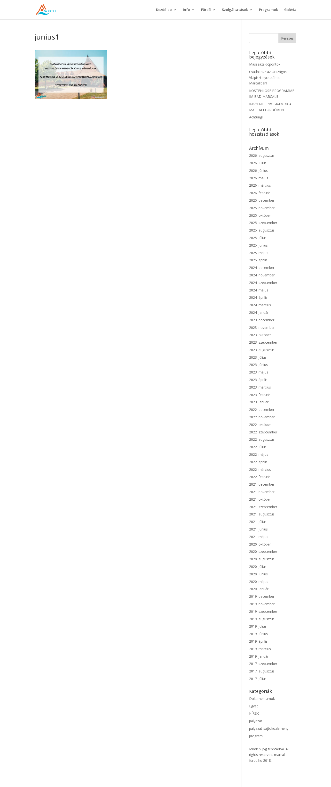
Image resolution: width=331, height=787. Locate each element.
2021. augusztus (262, 514)
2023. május (258, 372)
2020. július (258, 566)
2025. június (258, 245)
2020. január (258, 589)
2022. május (258, 454)
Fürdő (206, 10)
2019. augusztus (262, 619)
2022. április (258, 462)
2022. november (262, 417)
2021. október (260, 499)
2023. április (258, 379)
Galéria (290, 10)
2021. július (258, 521)
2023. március (260, 387)
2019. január (258, 656)
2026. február (259, 193)
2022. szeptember (263, 432)
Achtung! (256, 117)
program (256, 736)
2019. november (262, 604)
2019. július (258, 626)
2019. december (261, 596)
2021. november (262, 491)
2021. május (258, 536)
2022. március (260, 469)
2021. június (258, 529)
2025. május (258, 252)
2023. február (259, 394)
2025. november (262, 208)
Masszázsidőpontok (264, 64)
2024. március (260, 305)
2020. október (260, 544)
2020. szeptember (263, 551)
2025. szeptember (263, 222)
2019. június (258, 633)
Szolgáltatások (235, 10)
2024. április (258, 297)
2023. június (258, 364)
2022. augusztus (262, 439)
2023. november (262, 327)
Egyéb (254, 706)
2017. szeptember (263, 663)
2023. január (258, 402)
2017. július (258, 678)
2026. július (258, 163)
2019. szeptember (263, 611)
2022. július (258, 447)
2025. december (261, 200)
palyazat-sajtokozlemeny (268, 728)
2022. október (260, 424)
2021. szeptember (263, 507)
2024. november (262, 275)
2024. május (258, 290)
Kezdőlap (164, 10)
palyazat (255, 721)
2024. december (261, 267)
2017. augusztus (262, 671)
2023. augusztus (262, 350)
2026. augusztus (262, 155)
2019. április (258, 641)
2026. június (258, 170)
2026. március (260, 185)
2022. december (261, 409)
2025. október (260, 215)
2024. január (258, 312)
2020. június (258, 574)
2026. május (258, 178)
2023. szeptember (263, 342)
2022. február (259, 476)
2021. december (261, 484)
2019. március (260, 648)
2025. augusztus (262, 230)
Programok (268, 10)
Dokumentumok (262, 698)
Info (186, 10)
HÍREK (254, 713)
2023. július (258, 357)
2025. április (258, 260)
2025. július (258, 237)
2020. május (258, 581)
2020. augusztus (262, 559)
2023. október (260, 334)
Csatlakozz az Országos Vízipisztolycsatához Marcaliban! (268, 77)
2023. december (261, 320)
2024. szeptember (263, 282)
